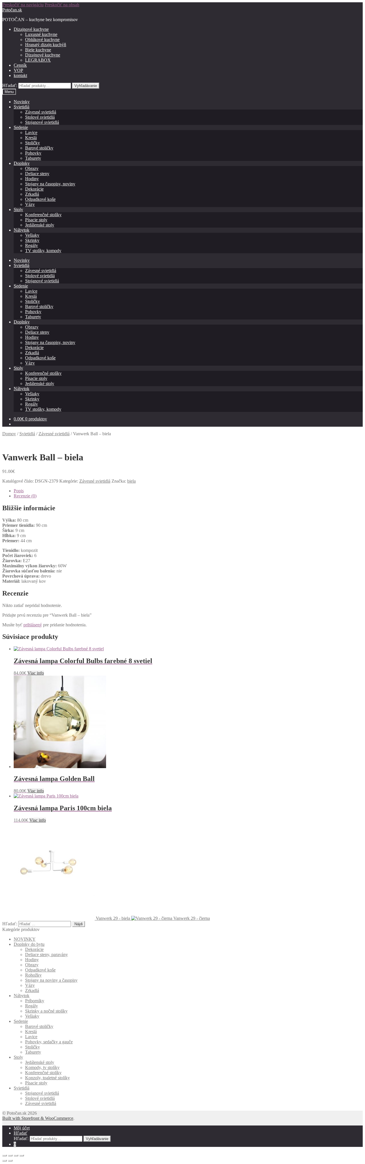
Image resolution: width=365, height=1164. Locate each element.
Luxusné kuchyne (41, 34)
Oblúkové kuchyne (42, 39)
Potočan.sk (12, 9)
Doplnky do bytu (29, 944)
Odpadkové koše (40, 199)
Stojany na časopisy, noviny (50, 183)
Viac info (35, 673)
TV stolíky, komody (43, 250)
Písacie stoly (36, 219)
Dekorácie (34, 189)
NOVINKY (25, 939)
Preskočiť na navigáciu (23, 4)
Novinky (22, 101)
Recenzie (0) (25, 495)
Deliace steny (37, 173)
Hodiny (32, 178)
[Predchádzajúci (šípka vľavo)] (4, 1160)
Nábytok (21, 230)
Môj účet (22, 1127)
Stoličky (32, 142)
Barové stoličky (39, 147)
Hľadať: (9, 85)
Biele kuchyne (38, 49)
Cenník (20, 65)
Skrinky (32, 240)
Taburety (33, 158)
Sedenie (21, 127)
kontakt (20, 75)
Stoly (18, 209)
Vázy (30, 204)
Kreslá (31, 137)
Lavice (31, 132)
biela (131, 481)
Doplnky (22, 163)
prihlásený (32, 624)
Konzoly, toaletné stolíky (47, 1077)
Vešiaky (32, 235)
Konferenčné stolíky (43, 214)
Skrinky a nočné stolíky (46, 1011)
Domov (9, 433)
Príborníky (34, 1000)
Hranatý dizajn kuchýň (45, 44)
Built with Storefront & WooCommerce (37, 1118)
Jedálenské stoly (39, 224)
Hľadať (20, 1133)
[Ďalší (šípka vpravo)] (10, 1160)
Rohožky (33, 975)
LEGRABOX (38, 60)
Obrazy (31, 168)
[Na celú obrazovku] (16, 1155)
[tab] (188, 490)
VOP (18, 70)
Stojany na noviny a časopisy (51, 980)
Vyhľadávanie (85, 86)
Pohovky (33, 153)
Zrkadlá (32, 194)
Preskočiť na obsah (62, 4)
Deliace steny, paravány (46, 954)
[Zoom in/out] (21, 1155)
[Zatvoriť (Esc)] (4, 1155)
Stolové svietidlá (40, 117)
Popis (19, 490)
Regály (31, 245)
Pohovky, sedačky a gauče (49, 1041)
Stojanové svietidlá (42, 122)
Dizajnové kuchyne (31, 29)
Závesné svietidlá (40, 112)
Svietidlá (21, 106)
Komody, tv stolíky (42, 1067)
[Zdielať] (10, 1155)
